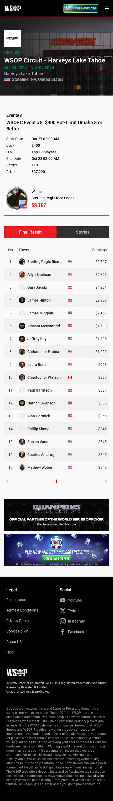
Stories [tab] (82, 232)
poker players (94, 776)
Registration (16, 600)
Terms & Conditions (22, 610)
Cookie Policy (17, 631)
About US (14, 642)
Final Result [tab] (30, 232)
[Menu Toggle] (106, 8)
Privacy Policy (17, 621)
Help (10, 652)
